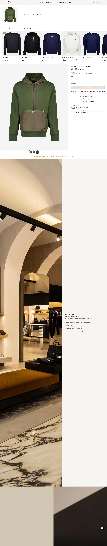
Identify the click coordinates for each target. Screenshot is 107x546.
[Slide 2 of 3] (34, 152)
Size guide (73, 83)
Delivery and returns (78, 113)
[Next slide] (103, 46)
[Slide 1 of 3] (31, 152)
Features (74, 105)
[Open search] (97, 2)
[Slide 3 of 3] (37, 152)
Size (72, 76)
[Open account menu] (100, 2)
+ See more (102, 29)
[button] (102, 528)
